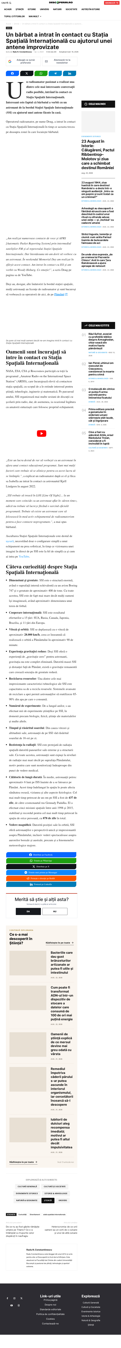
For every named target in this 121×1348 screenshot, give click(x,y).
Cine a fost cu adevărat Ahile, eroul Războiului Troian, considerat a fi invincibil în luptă (101, 438)
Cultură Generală (27, 1186)
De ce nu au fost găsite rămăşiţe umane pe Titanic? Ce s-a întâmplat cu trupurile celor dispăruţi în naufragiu (22, 1231)
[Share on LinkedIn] (69, 73)
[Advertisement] (60, 1341)
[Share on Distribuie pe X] (26, 73)
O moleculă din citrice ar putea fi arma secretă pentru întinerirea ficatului (102, 393)
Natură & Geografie (26, 1200)
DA (28, 911)
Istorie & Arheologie (56, 1193)
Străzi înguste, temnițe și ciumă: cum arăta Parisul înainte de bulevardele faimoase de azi (96, 238)
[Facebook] (7, 1298)
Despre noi (50, 1304)
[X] (21, 1298)
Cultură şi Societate (55, 1186)
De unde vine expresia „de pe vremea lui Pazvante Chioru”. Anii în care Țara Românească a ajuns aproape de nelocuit (97, 260)
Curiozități (22, 1214)
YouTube (24, 556)
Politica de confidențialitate (50, 1314)
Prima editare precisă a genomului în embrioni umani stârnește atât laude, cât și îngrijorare (101, 415)
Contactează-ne (50, 1323)
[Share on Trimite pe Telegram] (55, 73)
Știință (16, 24)
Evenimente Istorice (27, 1193)
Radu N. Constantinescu (22, 52)
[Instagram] (14, 1298)
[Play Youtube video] (41, 433)
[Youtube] (11, 1305)
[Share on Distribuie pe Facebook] (12, 73)
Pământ (59, 294)
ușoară (10, 541)
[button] (6, 3)
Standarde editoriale (50, 1309)
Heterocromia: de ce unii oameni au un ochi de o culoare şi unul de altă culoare (61, 1229)
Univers (63, 1200)
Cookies (50, 1318)
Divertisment (35, 1214)
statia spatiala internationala (54, 1214)
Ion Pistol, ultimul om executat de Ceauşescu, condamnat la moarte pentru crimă (101, 369)
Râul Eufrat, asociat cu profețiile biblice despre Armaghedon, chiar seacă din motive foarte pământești (101, 341)
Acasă (8, 24)
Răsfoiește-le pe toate (58, 942)
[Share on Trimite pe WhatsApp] (41, 73)
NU (55, 911)
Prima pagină (50, 1300)
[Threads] (19, 1305)
